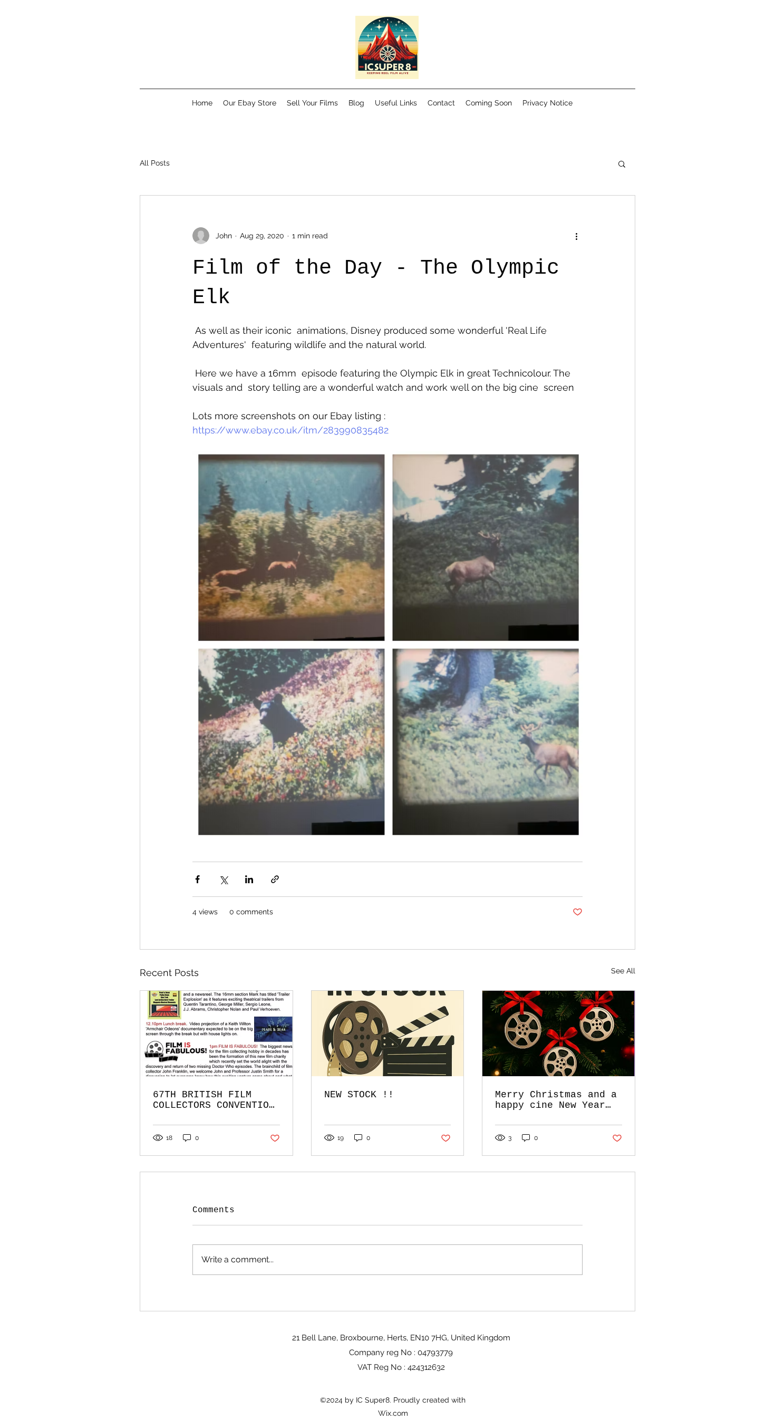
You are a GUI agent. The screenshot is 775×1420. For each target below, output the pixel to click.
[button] (622, 163)
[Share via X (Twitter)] (223, 879)
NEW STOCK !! (359, 1094)
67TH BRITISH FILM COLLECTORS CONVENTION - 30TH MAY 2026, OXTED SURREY (214, 1099)
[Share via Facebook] (197, 879)
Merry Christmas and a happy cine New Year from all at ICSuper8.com (556, 1099)
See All (623, 971)
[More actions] (576, 235)
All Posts (155, 163)
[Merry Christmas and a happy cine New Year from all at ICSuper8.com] (558, 1033)
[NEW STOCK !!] (388, 1033)
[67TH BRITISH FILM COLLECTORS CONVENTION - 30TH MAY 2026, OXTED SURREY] (216, 1033)
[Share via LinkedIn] (249, 879)
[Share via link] (275, 879)
